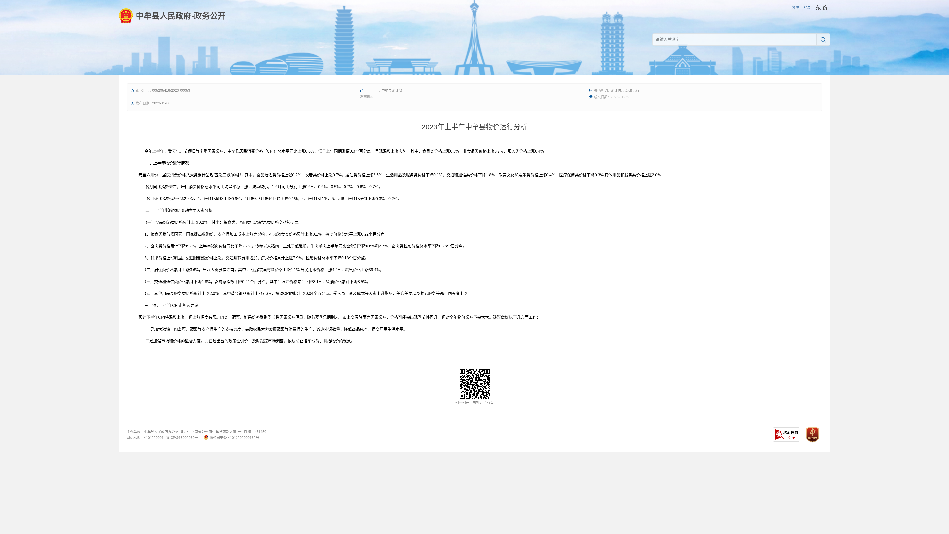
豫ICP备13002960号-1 (183, 438)
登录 (807, 7)
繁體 (795, 7)
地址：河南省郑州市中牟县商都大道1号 (211, 432)
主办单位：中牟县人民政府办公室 (152, 432)
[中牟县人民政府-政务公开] (172, 16)
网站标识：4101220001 (145, 438)
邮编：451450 (255, 432)
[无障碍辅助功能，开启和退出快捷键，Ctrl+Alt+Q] (821, 8)
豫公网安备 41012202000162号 (234, 438)
